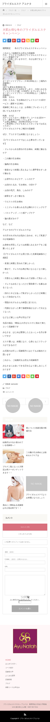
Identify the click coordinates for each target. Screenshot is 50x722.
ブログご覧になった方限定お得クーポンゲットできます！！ (13, 470)
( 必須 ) (9, 552)
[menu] (46, 4)
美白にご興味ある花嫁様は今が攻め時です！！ (13, 506)
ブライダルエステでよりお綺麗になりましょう (36, 496)
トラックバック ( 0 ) (25, 534)
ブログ (19, 25)
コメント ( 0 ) (25, 527)
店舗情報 (8, 679)
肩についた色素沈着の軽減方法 (36, 429)
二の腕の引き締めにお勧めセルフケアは (36, 453)
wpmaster (14, 384)
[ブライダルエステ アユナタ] (21, 4)
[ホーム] (3, 9)
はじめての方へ (11, 664)
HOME (8, 660)
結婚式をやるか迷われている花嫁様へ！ (13, 443)
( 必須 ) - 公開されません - (16, 559)
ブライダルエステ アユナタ (30, 718)
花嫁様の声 (9, 672)
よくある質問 (10, 676)
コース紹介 (9, 668)
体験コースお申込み (12, 687)
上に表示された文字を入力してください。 (25, 600)
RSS (25, 714)
